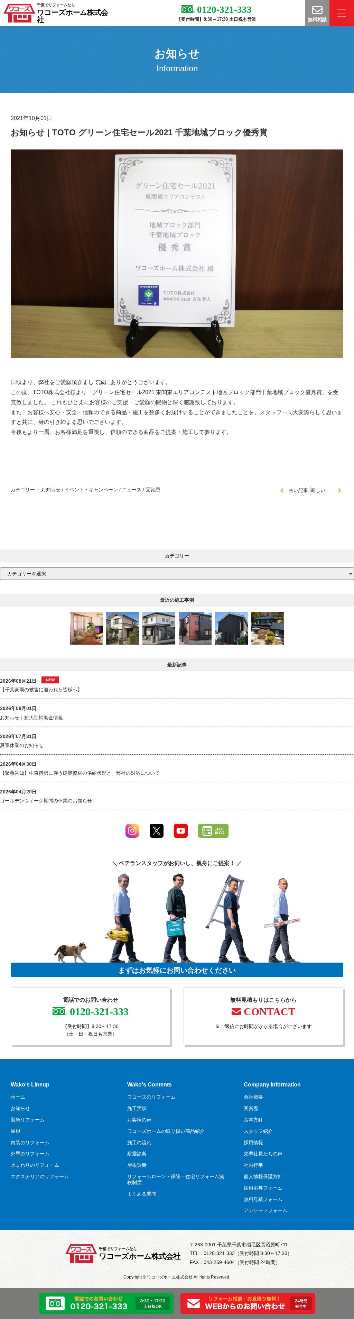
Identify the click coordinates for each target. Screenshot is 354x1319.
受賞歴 (153, 489)
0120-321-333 (223, 9)
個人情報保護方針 (263, 1176)
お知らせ (50, 489)
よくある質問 (141, 1194)
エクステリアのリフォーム (40, 1176)
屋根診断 (137, 1165)
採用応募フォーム (263, 1188)
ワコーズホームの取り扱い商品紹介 (166, 1131)
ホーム (18, 1097)
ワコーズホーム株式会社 (72, 16)
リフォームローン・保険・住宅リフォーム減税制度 (175, 1179)
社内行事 (253, 1165)
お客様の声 (139, 1119)
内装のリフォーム (30, 1142)
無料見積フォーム (263, 1199)
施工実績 (137, 1108)
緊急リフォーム (28, 1119)
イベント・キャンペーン (91, 489)
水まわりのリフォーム (35, 1165)
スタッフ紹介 (258, 1131)
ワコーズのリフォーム (151, 1097)
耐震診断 (137, 1153)
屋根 (15, 1131)
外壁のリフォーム (30, 1153)
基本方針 (253, 1119)
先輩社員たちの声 (263, 1153)
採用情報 (253, 1142)
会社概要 (253, 1097)
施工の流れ (139, 1142)
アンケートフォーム (265, 1210)
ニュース (131, 489)
